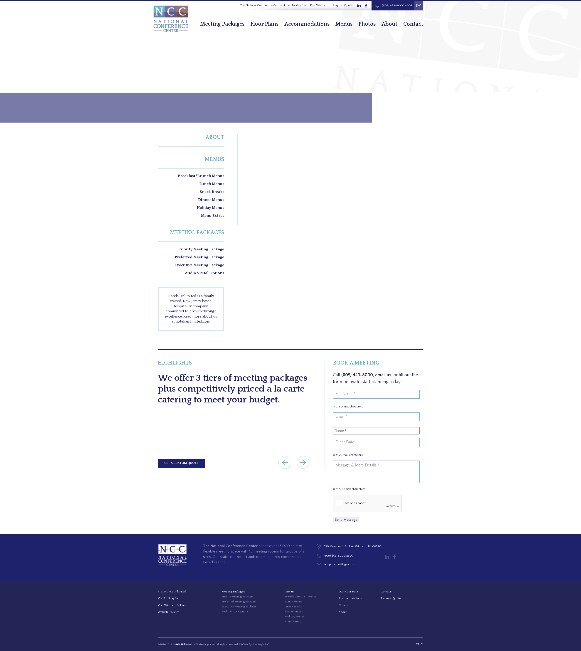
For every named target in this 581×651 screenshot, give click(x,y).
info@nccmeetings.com (339, 564)
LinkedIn (358, 5)
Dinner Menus (211, 200)
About (389, 24)
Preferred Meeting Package (199, 257)
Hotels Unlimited (182, 644)
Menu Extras (212, 216)
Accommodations (307, 24)
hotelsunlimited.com (193, 321)
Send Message (346, 520)
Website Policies (168, 612)
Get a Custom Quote (181, 463)
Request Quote (342, 5)
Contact (413, 24)
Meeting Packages (222, 24)
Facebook (366, 5)
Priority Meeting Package (201, 249)
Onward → (303, 462)
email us (383, 374)
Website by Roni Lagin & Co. (255, 644)
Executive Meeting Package (199, 265)
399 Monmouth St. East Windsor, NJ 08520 (352, 546)
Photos (367, 24)
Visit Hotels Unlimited (172, 591)
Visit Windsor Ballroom (173, 605)
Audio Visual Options (204, 273)
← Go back (285, 462)
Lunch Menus (211, 184)
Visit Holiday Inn (169, 598)
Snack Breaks (212, 192)
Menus (343, 24)
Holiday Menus (210, 208)
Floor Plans (264, 24)
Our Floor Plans (348, 591)
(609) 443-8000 (357, 374)
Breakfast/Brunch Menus (201, 176)
